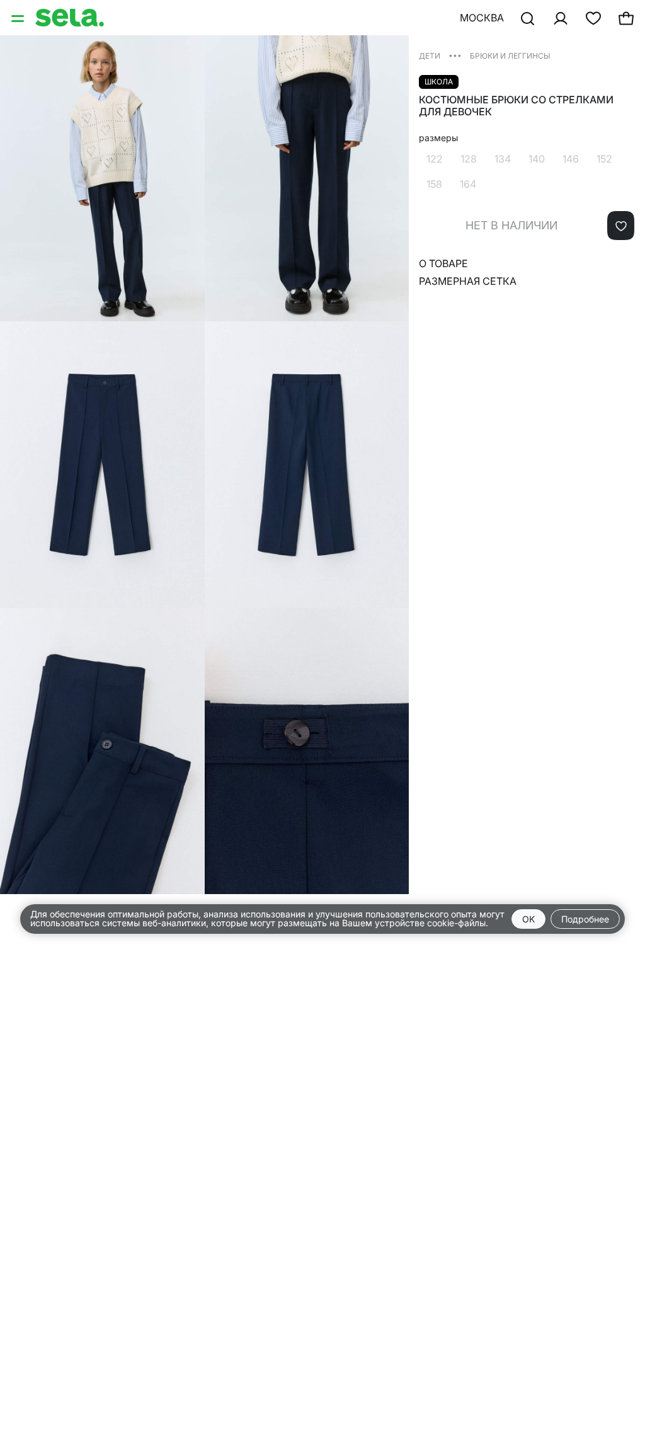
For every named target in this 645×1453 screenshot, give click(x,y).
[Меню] (19, 17)
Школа (439, 81)
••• (455, 55)
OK (528, 919)
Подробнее (585, 919)
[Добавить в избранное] (621, 225)
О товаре (443, 263)
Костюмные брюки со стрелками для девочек (516, 106)
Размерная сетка (468, 281)
